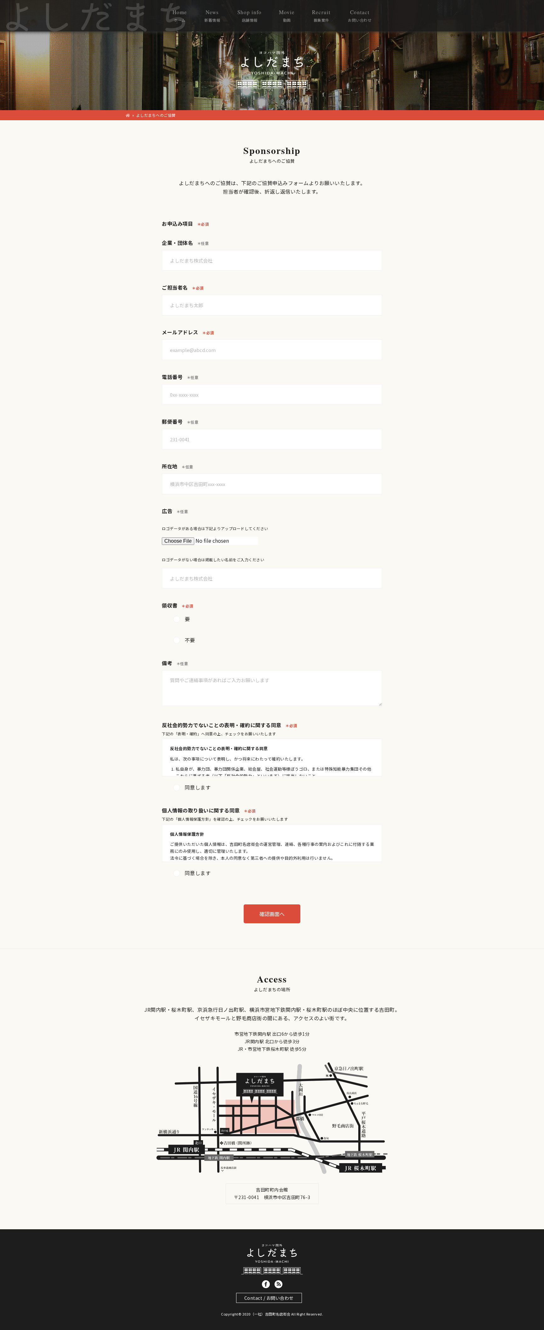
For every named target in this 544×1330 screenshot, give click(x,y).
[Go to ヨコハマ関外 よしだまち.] (128, 115)
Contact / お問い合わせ (269, 1298)
